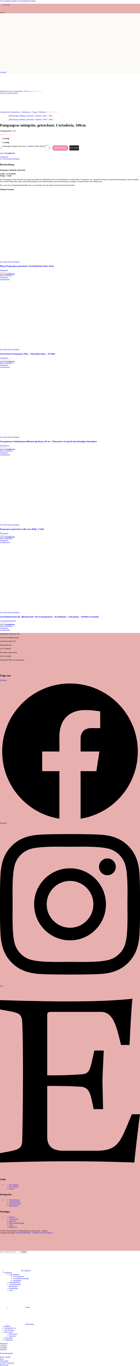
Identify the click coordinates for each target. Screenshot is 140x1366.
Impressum (12, 1221)
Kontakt (11, 1189)
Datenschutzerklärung (16, 1223)
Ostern (27, 1307)
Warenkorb (12, 1336)
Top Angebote (14, 1185)
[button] (6, 276)
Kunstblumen (4, 446)
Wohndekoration (14, 1202)
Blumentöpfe (13, 1286)
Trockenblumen (14, 1200)
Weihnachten (13, 1206)
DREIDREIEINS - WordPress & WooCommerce (36, 1233)
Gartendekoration (15, 1204)
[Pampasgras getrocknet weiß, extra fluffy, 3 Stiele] (33, 523)
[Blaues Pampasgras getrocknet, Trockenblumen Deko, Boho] (33, 260)
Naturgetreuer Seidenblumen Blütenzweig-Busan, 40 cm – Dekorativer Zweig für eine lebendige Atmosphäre (48, 441)
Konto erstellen (5, 1357)
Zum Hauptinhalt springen (26, 1)
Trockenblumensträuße (8, 621)
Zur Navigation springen (8, 1)
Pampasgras (4, 270)
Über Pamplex (14, 1187)
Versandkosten (9, 274)
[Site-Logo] (11, 70)
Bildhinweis (13, 1227)
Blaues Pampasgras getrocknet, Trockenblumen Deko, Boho (27, 266)
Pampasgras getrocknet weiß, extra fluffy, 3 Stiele (22, 529)
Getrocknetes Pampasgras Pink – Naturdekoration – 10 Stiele (27, 354)
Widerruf (12, 1217)
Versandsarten (13, 1219)
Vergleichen (8, 1340)
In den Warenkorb (60, 148)
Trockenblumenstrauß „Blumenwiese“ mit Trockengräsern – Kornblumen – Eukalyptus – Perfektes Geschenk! (49, 617)
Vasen (11, 1290)
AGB (11, 1225)
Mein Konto (13, 1334)
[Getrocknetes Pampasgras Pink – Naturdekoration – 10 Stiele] (33, 347)
